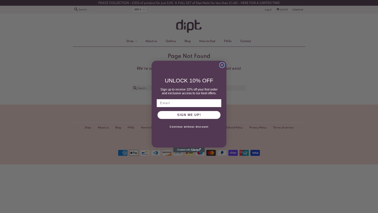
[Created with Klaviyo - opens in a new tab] (189, 150)
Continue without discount (189, 126)
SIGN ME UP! (189, 115)
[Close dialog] (222, 65)
